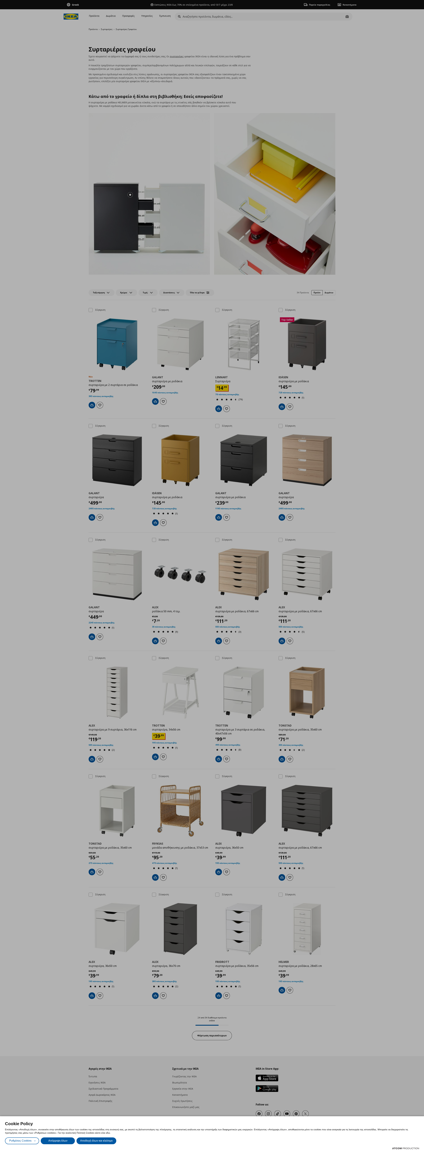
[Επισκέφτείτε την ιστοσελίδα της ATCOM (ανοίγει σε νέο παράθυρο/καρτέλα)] (405, 1148)
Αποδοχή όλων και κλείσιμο (96, 1140)
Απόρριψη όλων (57, 1140)
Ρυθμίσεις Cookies (20, 1140)
